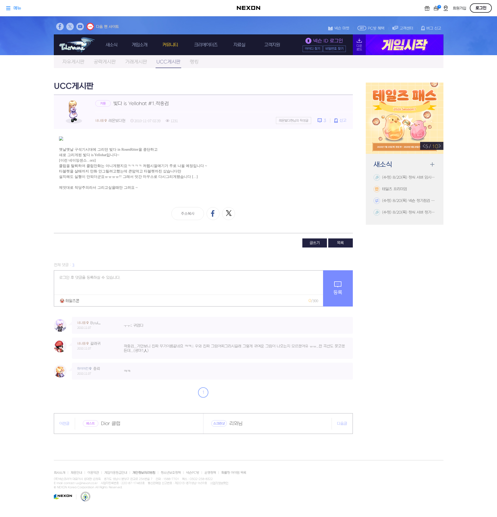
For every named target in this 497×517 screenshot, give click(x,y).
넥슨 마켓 (341, 28)
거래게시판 (136, 62)
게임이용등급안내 (115, 472)
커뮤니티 (170, 44)
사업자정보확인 (219, 483)
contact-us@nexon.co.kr (81, 483)
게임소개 (139, 44)
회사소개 (59, 472)
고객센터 (406, 28)
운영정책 (210, 472)
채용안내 (76, 472)
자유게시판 (73, 62)
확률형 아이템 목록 (233, 472)
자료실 (239, 44)
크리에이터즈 (205, 44)
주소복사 (187, 214)
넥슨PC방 (192, 472)
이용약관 (93, 472)
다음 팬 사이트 (107, 27)
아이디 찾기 (312, 48)
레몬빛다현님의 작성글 (293, 120)
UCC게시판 (168, 62)
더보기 (432, 164)
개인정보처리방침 (144, 472)
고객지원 (272, 44)
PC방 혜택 (376, 28)
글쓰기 (315, 243)
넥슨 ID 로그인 (328, 41)
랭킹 (194, 62)
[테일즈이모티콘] (69, 300)
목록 (340, 243)
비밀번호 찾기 (334, 48)
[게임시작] (398, 44)
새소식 (111, 44)
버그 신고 (433, 28)
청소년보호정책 (171, 472)
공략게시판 (105, 62)
